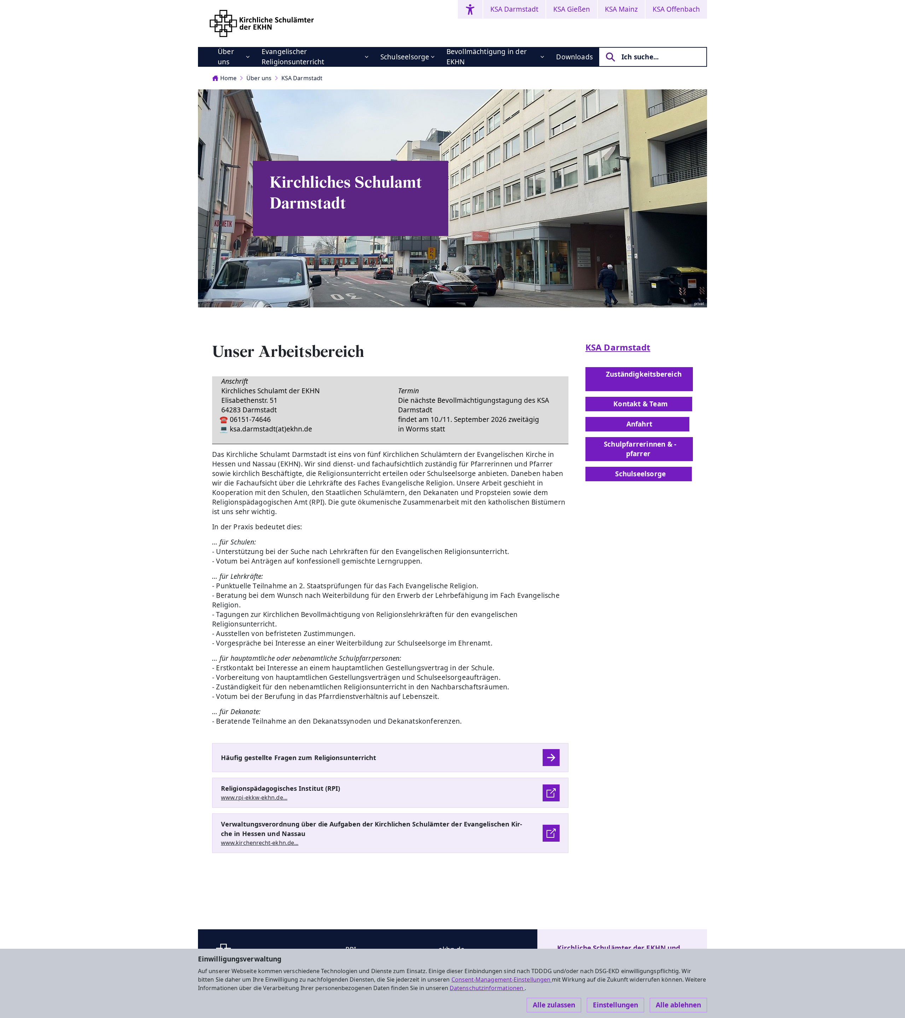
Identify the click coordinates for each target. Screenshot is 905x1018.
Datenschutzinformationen (487, 988)
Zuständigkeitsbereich (639, 379)
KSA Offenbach (676, 9)
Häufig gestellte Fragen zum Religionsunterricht (298, 757)
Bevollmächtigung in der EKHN (486, 56)
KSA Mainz (621, 9)
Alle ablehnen (678, 1005)
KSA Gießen (571, 9)
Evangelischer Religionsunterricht (293, 56)
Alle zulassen (554, 1005)
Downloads (574, 56)
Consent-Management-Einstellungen (501, 979)
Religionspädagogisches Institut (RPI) (280, 788)
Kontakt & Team (638, 403)
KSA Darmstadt (514, 9)
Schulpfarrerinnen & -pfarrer (639, 449)
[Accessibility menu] (470, 9)
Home (228, 78)
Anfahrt (637, 424)
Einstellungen (615, 1005)
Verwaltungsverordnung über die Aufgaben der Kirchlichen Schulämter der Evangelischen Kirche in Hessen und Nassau (371, 829)
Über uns (226, 56)
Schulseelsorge (405, 56)
